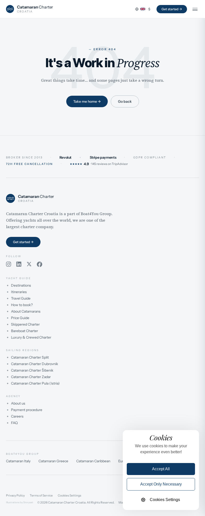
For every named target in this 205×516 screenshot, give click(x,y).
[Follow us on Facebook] (39, 264)
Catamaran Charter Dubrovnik (34, 364)
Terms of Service (41, 495)
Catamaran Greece (53, 461)
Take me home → (87, 101)
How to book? (22, 305)
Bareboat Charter (24, 331)
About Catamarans (25, 311)
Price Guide (20, 318)
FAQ (14, 423)
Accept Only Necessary (161, 484)
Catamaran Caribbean (93, 461)
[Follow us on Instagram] (8, 264)
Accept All (161, 469)
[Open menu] (195, 9)
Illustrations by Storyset (19, 502)
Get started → (172, 9)
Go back (125, 101)
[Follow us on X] (29, 264)
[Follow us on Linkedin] (19, 264)
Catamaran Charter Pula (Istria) (35, 383)
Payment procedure (26, 410)
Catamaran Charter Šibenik (32, 370)
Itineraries (19, 292)
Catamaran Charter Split (30, 357)
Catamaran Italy (18, 461)
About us (18, 403)
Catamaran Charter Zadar (31, 377)
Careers (17, 416)
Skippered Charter (25, 324)
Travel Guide (20, 298)
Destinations (21, 285)
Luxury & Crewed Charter (31, 337)
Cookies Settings (69, 495)
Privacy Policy (15, 495)
